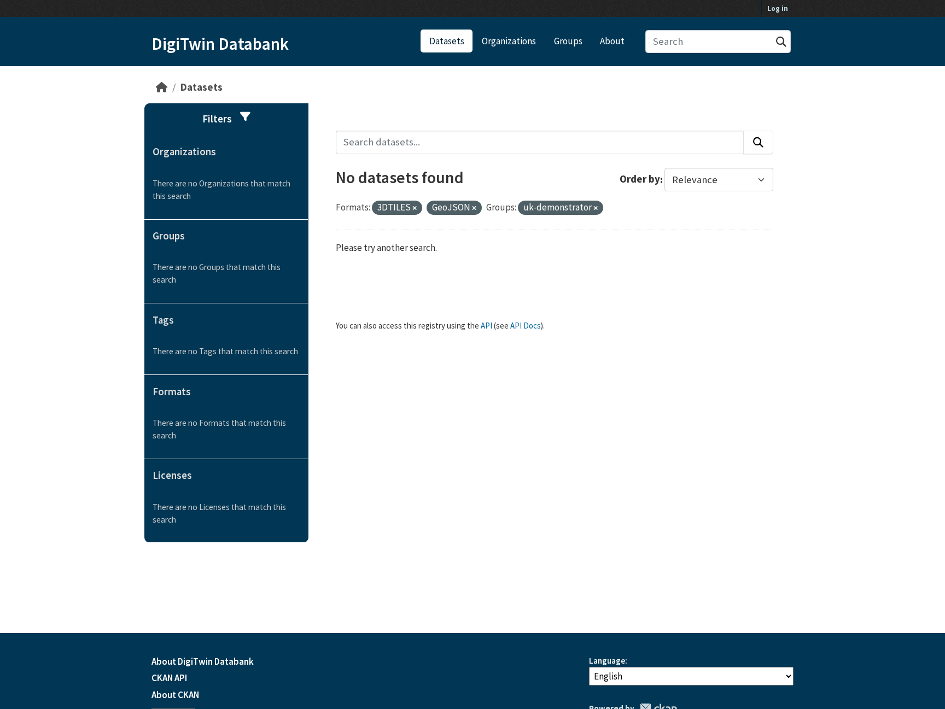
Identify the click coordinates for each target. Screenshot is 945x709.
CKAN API (169, 678)
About (612, 41)
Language (607, 660)
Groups (568, 41)
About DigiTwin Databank (202, 661)
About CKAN (175, 695)
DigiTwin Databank (220, 43)
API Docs (525, 325)
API (486, 325)
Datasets (446, 41)
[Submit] (781, 42)
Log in (777, 8)
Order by (640, 179)
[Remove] (414, 208)
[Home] (161, 87)
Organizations (509, 41)
